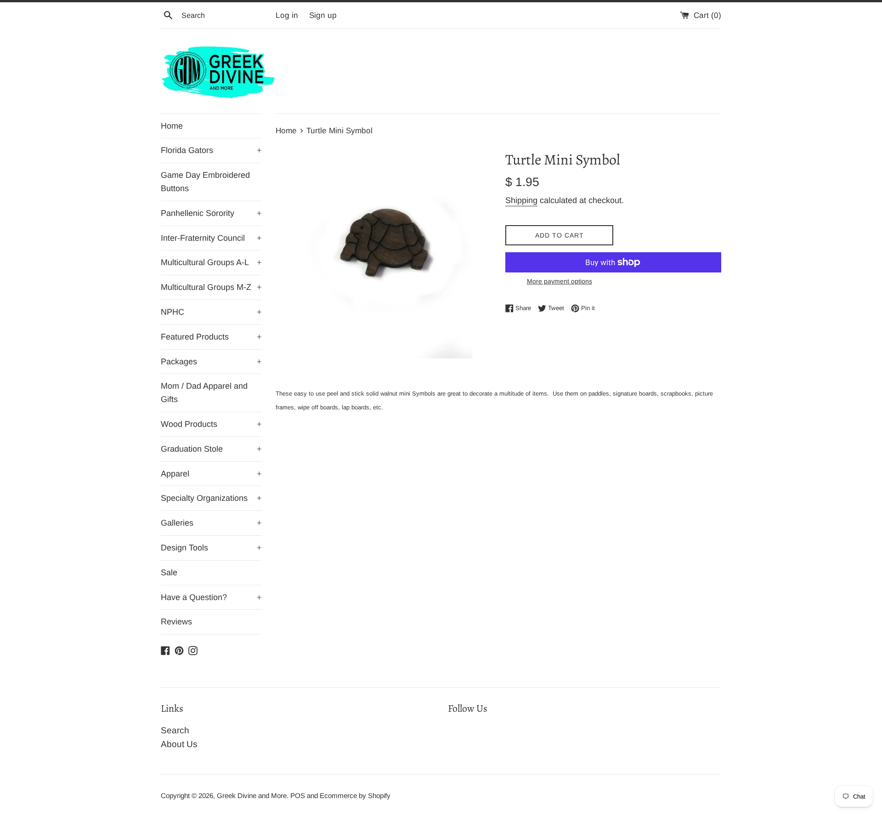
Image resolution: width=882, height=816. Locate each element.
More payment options (559, 281)
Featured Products (211, 336)
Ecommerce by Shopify (355, 795)
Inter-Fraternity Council (211, 238)
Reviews (176, 621)
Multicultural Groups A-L (211, 262)
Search (175, 730)
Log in (287, 15)
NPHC (211, 312)
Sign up (323, 15)
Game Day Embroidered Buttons (205, 181)
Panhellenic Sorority (211, 213)
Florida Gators (211, 150)
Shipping (521, 200)
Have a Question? (211, 597)
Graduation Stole (211, 448)
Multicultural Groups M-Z (211, 287)
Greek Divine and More (252, 795)
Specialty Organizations (211, 498)
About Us (179, 744)
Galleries (211, 522)
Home (172, 125)
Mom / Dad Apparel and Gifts (204, 392)
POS (297, 795)
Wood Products (211, 424)
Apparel (211, 473)
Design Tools (211, 547)
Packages (211, 361)
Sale (169, 572)
